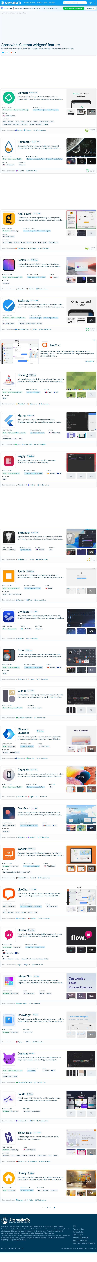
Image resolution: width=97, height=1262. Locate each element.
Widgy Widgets (22, 1003)
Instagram (29, 1238)
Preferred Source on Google (84, 1243)
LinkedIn (37, 1238)
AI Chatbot (37, 906)
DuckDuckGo (21, 248)
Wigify (31, 797)
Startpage (32, 248)
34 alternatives (41, 718)
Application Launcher (33, 392)
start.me (20, 1200)
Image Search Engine (43, 231)
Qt (18, 444)
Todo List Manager (35, 318)
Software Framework (37, 433)
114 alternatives (45, 878)
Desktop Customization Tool (35, 159)
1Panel (30, 600)
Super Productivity (22, 329)
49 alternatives (41, 444)
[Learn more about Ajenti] (9, 576)
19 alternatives (42, 797)
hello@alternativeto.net (40, 1236)
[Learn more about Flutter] (9, 420)
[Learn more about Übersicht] (9, 775)
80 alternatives (43, 758)
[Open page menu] (95, 3)
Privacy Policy (78, 1232)
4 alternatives (35, 1003)
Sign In (91, 3)
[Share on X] (7, 52)
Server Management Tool (32, 588)
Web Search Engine (29, 231)
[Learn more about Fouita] (9, 1099)
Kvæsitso (20, 758)
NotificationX (22, 1121)
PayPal (23, 1240)
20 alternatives (44, 485)
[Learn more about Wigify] (9, 461)
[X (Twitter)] (5, 1248)
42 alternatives (33, 638)
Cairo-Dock (33, 404)
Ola (14, 1229)
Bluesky (17, 1238)
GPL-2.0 (18, 159)
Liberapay (16, 1240)
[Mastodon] (9, 1248)
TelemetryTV (22, 878)
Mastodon (11, 1238)
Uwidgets (32, 485)
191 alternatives (46, 329)
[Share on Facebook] (3, 52)
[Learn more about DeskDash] (9, 813)
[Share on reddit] (11, 52)
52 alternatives (45, 404)
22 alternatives (44, 837)
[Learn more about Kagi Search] (9, 218)
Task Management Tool (50, 318)
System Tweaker (26, 550)
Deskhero (33, 918)
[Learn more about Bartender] (9, 537)
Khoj (18, 965)
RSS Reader (31, 1071)
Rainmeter (21, 289)
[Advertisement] (48, 28)
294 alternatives (45, 918)
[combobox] (75, 2)
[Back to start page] (11, 2)
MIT (17, 473)
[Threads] (16, 1248)
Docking (32, 679)
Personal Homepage (27, 1190)
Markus (20, 1229)
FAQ (74, 1226)
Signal (19, 130)
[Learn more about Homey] (9, 1178)
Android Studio (28, 444)
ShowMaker (33, 1161)
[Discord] (2, 1248)
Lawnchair (31, 758)
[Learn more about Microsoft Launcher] (9, 734)
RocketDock (21, 404)
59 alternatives (41, 1200)
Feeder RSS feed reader (25, 718)
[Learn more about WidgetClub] (9, 981)
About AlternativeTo (81, 1238)
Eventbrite (21, 1161)
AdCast (33, 878)
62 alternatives (41, 600)
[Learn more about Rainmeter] (9, 147)
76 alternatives (44, 248)
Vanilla (32, 559)
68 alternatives (43, 679)
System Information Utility (54, 159)
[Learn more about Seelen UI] (9, 265)
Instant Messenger (39, 110)
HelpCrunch (21, 918)
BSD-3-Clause (20, 433)
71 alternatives (38, 965)
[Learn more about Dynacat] (9, 1058)
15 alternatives (42, 289)
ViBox (29, 1042)
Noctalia (31, 289)
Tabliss (31, 1200)
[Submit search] (64, 2)
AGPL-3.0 (24, 110)
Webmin (20, 600)
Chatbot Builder (39, 947)
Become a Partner (80, 1240)
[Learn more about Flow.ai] (9, 935)
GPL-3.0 (21, 318)
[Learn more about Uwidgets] (9, 616)
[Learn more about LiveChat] (9, 894)
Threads (22, 1238)
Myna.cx (27, 965)
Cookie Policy (78, 1235)
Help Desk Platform (26, 906)
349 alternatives (41, 130)
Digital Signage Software (31, 866)
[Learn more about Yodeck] (9, 854)
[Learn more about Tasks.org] (9, 305)
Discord (54, 1236)
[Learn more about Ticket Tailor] (9, 1137)
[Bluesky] (12, 1248)
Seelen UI (21, 171)
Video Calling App (52, 110)
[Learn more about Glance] (9, 696)
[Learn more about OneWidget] (9, 1020)
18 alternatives (43, 559)
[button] (33, 92)
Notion (35, 329)
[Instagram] (19, 1248)
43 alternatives (32, 171)
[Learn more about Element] (9, 97)
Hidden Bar (21, 559)
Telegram (29, 130)
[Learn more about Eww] (9, 655)
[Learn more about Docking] (9, 380)
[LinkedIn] (22, 1248)
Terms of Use (78, 1229)
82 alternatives (45, 1161)
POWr (33, 1121)
